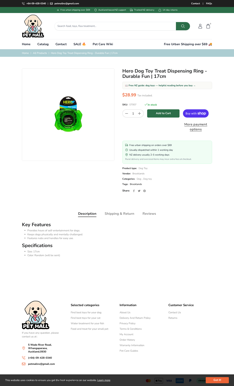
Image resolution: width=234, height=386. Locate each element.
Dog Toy (143, 168)
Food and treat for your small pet (89, 329)
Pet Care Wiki (103, 44)
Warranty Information (132, 345)
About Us (125, 312)
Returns (172, 318)
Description (87, 213)
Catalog (43, 44)
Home (26, 44)
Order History (127, 340)
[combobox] (115, 26)
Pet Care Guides (129, 350)
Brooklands (138, 173)
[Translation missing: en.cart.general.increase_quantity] (139, 113)
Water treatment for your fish (87, 323)
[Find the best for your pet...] (183, 26)
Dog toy (147, 179)
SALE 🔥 (79, 44)
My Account (126, 334)
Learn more (103, 380)
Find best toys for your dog (86, 312)
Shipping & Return (119, 213)
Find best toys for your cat (85, 318)
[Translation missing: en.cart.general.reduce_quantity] (126, 113)
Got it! (217, 380)
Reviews (149, 213)
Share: (126, 190)
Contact (195, 3)
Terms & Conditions (131, 329)
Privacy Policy (128, 323)
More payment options (195, 127)
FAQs (209, 3)
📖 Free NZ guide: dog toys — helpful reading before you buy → (160, 85)
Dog (139, 179)
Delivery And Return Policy (135, 318)
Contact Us (174, 312)
